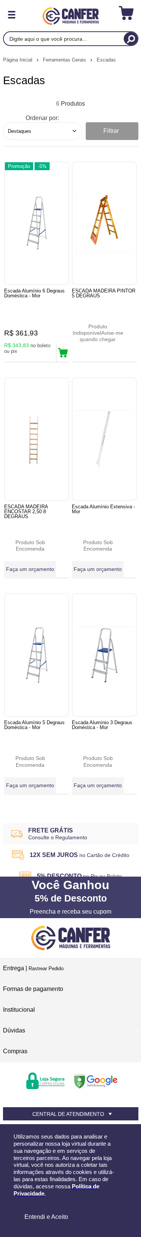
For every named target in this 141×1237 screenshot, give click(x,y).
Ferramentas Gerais (65, 60)
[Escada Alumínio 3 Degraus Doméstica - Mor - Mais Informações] (104, 655)
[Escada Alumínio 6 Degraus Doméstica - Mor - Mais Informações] (36, 223)
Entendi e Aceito (46, 1217)
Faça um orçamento (30, 569)
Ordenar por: (42, 118)
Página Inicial (18, 60)
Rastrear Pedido (46, 968)
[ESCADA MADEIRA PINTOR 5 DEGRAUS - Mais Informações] (104, 223)
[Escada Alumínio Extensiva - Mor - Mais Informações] (104, 439)
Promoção (19, 166)
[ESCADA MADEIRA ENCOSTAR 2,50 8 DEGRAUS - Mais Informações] (36, 439)
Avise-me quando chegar (101, 336)
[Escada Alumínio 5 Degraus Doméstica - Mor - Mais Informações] (36, 655)
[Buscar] (131, 38)
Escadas (106, 60)
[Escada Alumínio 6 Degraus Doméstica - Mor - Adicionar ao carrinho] (62, 353)
